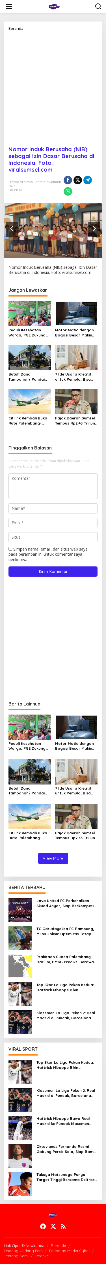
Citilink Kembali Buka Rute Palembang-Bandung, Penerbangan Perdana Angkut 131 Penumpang (27, 421)
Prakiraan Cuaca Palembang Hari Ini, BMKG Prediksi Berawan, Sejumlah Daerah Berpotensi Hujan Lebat (66, 959)
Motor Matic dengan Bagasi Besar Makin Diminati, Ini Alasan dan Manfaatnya (74, 333)
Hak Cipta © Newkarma (24, 1245)
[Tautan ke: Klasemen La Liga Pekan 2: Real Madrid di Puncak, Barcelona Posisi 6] (20, 1021)
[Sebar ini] (68, 180)
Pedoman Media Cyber (69, 1250)
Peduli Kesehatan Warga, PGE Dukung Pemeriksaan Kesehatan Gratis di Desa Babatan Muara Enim (28, 333)
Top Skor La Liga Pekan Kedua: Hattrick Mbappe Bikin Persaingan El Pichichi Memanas (66, 987)
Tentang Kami (16, 1256)
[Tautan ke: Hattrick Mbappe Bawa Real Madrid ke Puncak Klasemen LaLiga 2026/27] (20, 1127)
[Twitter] (53, 1226)
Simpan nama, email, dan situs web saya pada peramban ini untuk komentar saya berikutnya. (48, 554)
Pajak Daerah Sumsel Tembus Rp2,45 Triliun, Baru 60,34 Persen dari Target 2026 (75, 421)
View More (53, 858)
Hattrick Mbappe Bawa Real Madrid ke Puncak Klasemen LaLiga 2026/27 (63, 1121)
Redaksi (42, 1256)
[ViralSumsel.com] (54, 6)
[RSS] (63, 1226)
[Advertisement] (53, 86)
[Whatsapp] (68, 191)
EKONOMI (15, 190)
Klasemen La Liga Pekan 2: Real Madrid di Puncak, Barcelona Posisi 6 (65, 1015)
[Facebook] (43, 1226)
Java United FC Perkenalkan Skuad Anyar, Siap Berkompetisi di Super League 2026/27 (66, 903)
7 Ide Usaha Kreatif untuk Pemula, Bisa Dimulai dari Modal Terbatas (73, 377)
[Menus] (8, 6)
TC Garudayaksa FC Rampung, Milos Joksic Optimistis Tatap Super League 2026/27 (65, 931)
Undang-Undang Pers (23, 1250)
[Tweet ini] (77, 180)
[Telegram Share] (87, 180)
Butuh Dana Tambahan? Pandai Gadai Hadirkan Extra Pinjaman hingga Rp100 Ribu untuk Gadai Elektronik (28, 377)
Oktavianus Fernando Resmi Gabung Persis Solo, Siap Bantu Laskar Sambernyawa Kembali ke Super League (66, 1149)
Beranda (58, 1245)
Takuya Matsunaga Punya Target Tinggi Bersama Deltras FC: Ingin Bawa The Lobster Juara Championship (65, 1177)
